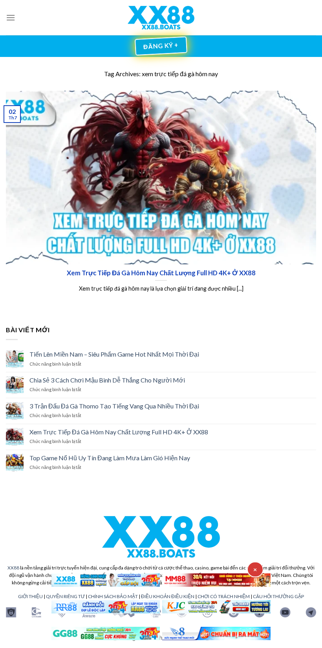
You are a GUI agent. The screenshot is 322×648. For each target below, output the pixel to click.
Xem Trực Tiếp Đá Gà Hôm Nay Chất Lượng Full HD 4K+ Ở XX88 (118, 432)
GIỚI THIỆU (30, 596)
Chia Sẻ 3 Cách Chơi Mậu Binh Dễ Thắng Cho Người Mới (107, 380)
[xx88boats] (161, 18)
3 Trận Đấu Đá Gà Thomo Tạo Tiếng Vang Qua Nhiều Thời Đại (114, 406)
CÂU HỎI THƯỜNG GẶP (278, 596)
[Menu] (10, 17)
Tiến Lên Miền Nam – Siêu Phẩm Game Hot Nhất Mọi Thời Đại (114, 354)
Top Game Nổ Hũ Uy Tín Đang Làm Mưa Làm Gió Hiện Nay (109, 457)
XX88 (13, 568)
